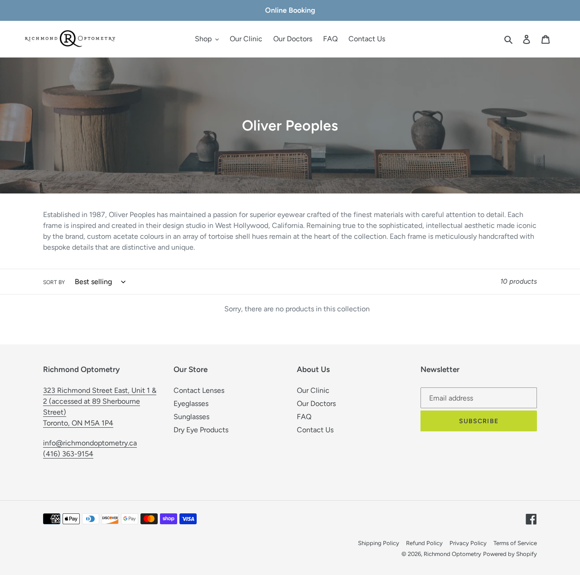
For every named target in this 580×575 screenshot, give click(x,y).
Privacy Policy (468, 543)
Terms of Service (515, 543)
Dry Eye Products (201, 429)
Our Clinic (313, 390)
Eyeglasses (191, 403)
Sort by (54, 282)
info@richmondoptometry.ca (90, 443)
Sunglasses (191, 416)
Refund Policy (424, 543)
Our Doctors (316, 403)
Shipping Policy (378, 543)
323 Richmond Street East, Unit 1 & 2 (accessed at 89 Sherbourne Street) (99, 401)
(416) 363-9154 (68, 453)
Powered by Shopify (510, 554)
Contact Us (315, 429)
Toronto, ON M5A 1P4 (78, 423)
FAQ (304, 416)
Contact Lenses (199, 390)
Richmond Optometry (452, 554)
